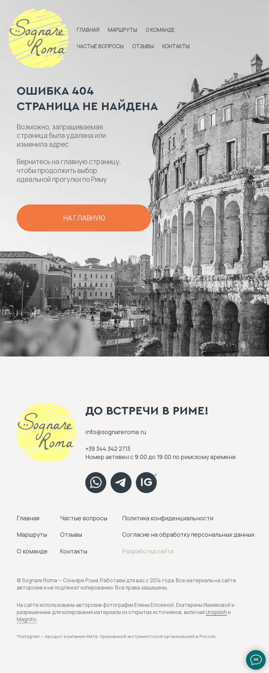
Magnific (27, 619)
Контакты (176, 46)
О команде (160, 30)
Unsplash (216, 612)
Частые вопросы (100, 46)
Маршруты (122, 30)
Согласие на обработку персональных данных (188, 534)
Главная (88, 30)
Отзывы (143, 46)
